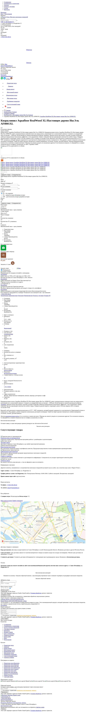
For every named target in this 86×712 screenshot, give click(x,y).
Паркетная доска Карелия (11, 664)
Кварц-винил (8, 648)
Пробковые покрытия (10, 654)
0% (8, 193)
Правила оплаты (9, 635)
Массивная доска (9, 653)
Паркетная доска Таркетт (11, 669)
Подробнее (4, 274)
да (4, 378)
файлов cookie (40, 707)
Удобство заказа (5, 460)
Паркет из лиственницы (11, 673)
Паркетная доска (9, 645)
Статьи (6, 8)
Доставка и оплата (9, 629)
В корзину (4, 208)
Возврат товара (8, 632)
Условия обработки (35, 593)
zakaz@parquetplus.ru (7, 65)
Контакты (7, 9)
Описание (21, 295)
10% (11, 196)
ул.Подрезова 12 (5, 696)
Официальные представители (9, 451)
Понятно (3, 709)
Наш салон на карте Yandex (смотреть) (12, 500)
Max (6, 64)
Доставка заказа (5, 442)
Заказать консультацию (43, 426)
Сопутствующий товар (10, 656)
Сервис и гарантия (6, 456)
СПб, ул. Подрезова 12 (7, 21)
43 (4, 367)
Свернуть (3, 225)
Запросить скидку (5, 174)
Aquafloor (3, 404)
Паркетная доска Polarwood (12, 667)
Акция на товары (9, 657)
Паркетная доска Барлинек (11, 663)
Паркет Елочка (8, 675)
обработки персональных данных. (26, 615)
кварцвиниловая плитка (12, 416)
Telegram (28, 62)
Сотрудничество (16, 174)
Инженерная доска (9, 651)
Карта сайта (7, 636)
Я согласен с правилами (19, 615)
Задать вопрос (5, 131)
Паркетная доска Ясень (10, 672)
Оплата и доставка (9, 6)
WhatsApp (29, 49)
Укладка (6, 5)
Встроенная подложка (10, 373)
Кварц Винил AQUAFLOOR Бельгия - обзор (14, 601)
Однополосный (8, 334)
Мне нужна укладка (6, 620)
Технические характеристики (9, 295)
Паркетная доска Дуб (10, 670)
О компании (7, 2)
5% (8, 195)
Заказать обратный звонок (8, 67)
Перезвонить (4, 692)
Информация (6, 270)
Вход (2, 14)
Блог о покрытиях (9, 633)
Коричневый (7, 328)
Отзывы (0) (47, 295)
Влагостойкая (8, 370)
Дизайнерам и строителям (11, 3)
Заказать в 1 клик (6, 264)
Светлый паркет (8, 676)
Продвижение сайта (6, 705)
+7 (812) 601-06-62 (12, 485)
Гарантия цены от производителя (10, 438)
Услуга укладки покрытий (11, 627)
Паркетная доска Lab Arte (11, 666)
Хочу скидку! (4, 618)
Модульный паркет (9, 650)
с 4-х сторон (7, 386)
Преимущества (28, 295)
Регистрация (8, 14)
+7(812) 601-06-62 (6, 37)
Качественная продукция (8, 447)
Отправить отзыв (5, 594)
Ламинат (6, 647)
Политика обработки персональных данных (13, 702)
